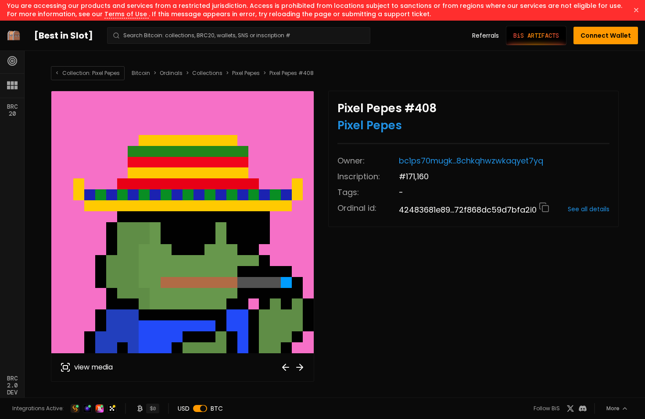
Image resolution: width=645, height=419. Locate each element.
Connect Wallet (605, 35)
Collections (207, 73)
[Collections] (12, 85)
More (613, 408)
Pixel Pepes (246, 73)
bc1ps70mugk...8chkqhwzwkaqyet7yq (471, 160)
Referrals (485, 35)
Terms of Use (126, 14)
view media (93, 367)
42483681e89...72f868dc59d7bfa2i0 (469, 209)
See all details (588, 209)
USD (184, 408)
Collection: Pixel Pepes (88, 73)
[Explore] (12, 61)
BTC (217, 408)
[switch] (200, 408)
